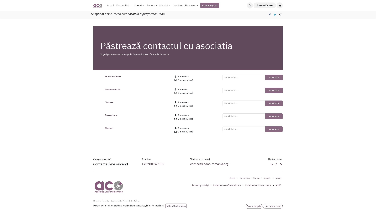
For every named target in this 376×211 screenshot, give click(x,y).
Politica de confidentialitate (227, 185)
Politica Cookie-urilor (176, 206)
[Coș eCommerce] (280, 5)
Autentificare (265, 5)
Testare (109, 102)
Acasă (232, 177)
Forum (278, 177)
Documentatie (112, 89)
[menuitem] (110, 5)
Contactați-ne (209, 5)
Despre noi (245, 177)
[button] (250, 5)
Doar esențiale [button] (254, 206)
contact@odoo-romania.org (209, 164)
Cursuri (256, 177)
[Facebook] (269, 14)
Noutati (109, 128)
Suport (267, 177)
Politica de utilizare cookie (258, 185)
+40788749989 (153, 164)
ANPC (278, 185)
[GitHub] (280, 14)
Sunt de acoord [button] (273, 206)
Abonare (274, 77)
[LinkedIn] (275, 14)
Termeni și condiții (200, 185)
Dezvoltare (111, 115)
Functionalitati (113, 76)
